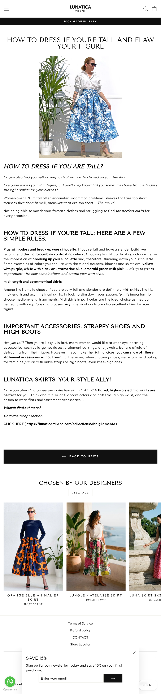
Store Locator (80, 644)
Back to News (83, 456)
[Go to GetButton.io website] (10, 689)
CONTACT (80, 637)
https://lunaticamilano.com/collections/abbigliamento (70, 424)
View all (80, 492)
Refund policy (80, 630)
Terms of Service (80, 623)
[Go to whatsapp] (10, 681)
